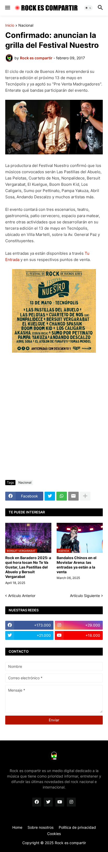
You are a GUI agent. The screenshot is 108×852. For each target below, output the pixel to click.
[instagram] (71, 802)
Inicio (9, 25)
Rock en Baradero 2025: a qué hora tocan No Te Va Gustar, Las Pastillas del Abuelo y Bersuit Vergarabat (28, 567)
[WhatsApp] (61, 496)
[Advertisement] (54, 417)
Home (17, 827)
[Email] (73, 496)
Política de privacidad (77, 827)
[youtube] (59, 802)
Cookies (54, 833)
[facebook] (36, 802)
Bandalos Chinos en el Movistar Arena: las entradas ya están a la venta (76, 564)
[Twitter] (50, 496)
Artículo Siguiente (85, 595)
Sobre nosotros (40, 827)
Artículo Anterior (21, 595)
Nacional (25, 25)
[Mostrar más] (85, 496)
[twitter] (48, 802)
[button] (7, 7)
